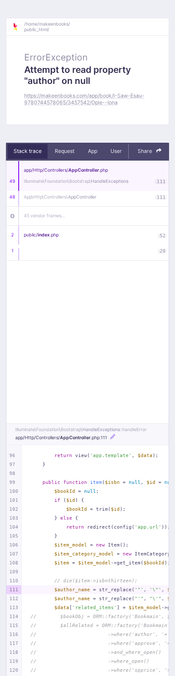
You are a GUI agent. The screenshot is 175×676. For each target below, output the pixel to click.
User (116, 151)
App (92, 151)
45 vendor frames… (44, 216)
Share (145, 151)
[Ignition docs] (18, 27)
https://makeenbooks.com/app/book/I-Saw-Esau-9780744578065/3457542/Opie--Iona (84, 98)
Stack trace (28, 151)
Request (64, 151)
